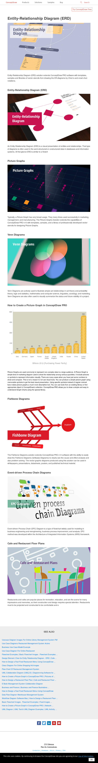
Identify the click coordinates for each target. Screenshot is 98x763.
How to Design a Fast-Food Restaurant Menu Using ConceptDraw (27, 691)
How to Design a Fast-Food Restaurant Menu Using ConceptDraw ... (28, 661)
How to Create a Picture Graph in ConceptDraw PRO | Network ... (27, 705)
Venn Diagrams (16, 234)
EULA (52, 750)
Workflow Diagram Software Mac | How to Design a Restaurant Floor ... (30, 698)
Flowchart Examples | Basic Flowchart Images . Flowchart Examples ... (30, 654)
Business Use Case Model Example (16, 647)
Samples (51, 2)
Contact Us (36, 750)
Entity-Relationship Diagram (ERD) (39, 18)
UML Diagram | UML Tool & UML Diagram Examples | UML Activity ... (29, 709)
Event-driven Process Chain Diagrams (29, 472)
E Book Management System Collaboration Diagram (22, 683)
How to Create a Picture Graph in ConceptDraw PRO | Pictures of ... (28, 676)
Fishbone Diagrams (19, 398)
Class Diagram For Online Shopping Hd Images (20, 665)
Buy (61, 2)
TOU (64, 750)
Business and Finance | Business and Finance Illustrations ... (25, 687)
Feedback (45, 750)
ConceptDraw (11, 2)
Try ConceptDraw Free (82, 9)
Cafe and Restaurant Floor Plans (26, 543)
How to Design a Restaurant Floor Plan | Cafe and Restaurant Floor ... (29, 680)
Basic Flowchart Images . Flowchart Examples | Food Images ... (27, 702)
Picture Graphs (16, 161)
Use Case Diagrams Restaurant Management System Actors (26, 643)
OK (91, 759)
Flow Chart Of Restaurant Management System (20, 669)
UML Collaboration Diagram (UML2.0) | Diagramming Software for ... (28, 672)
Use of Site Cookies (85, 756)
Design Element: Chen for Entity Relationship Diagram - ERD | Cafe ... (29, 658)
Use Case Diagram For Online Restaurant (18, 650)
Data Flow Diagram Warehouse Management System (23, 694)
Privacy (58, 750)
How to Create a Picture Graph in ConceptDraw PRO (37, 305)
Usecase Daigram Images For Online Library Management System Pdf (29, 639)
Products (25, 2)
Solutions (38, 2)
